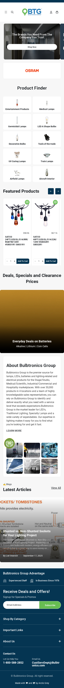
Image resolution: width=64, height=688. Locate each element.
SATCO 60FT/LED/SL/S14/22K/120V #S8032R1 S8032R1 (45, 241)
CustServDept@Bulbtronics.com (45, 664)
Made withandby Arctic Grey (32, 683)
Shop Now (32, 47)
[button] (6, 12)
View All (56, 487)
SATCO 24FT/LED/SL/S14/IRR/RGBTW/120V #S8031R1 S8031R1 (16, 241)
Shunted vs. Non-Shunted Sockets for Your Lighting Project (26, 533)
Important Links (13, 630)
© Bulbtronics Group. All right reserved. (32, 675)
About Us (9, 641)
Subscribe (50, 605)
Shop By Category (14, 619)
